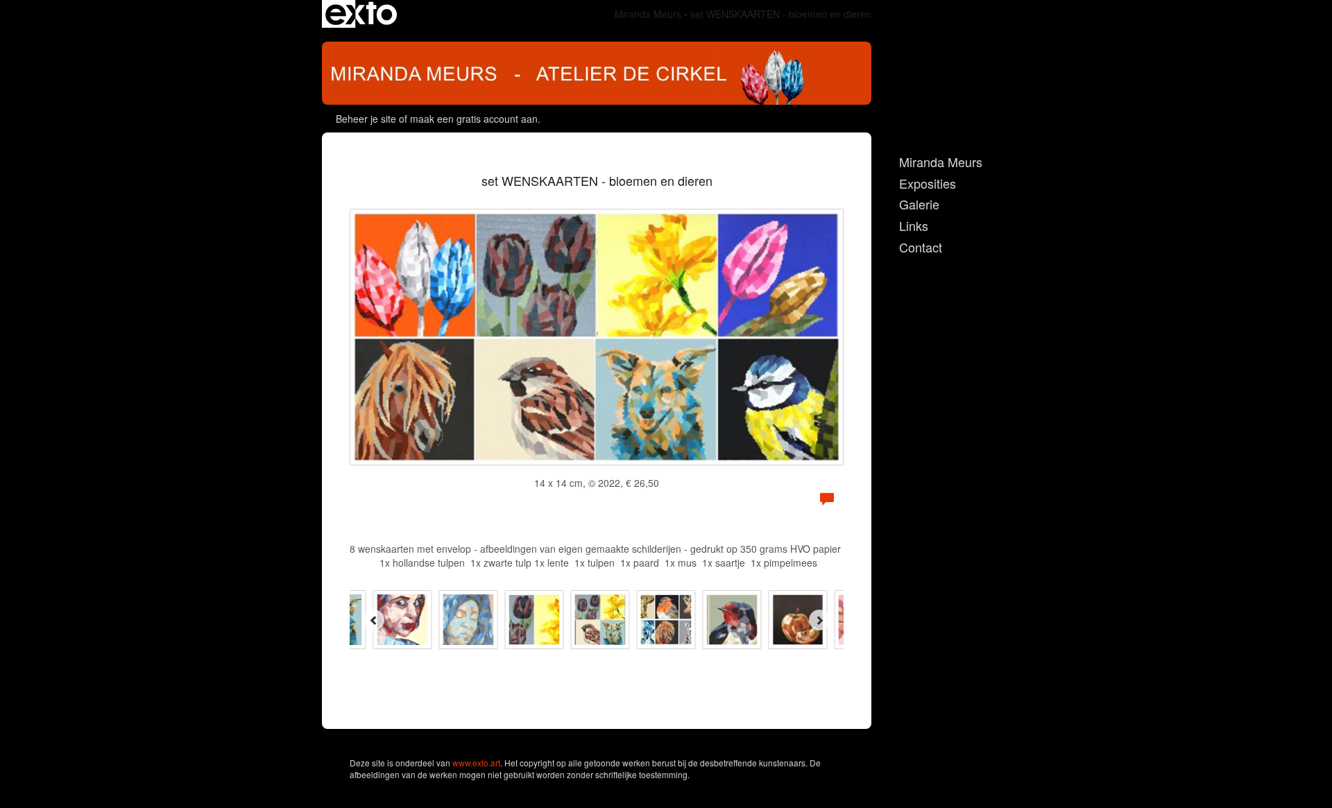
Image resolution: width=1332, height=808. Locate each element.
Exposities (927, 183)
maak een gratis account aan (474, 119)
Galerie (919, 204)
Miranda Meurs (648, 14)
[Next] (819, 620)
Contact (920, 247)
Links (913, 225)
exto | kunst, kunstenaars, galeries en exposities (361, 14)
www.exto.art (476, 762)
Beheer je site (366, 119)
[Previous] (374, 620)
